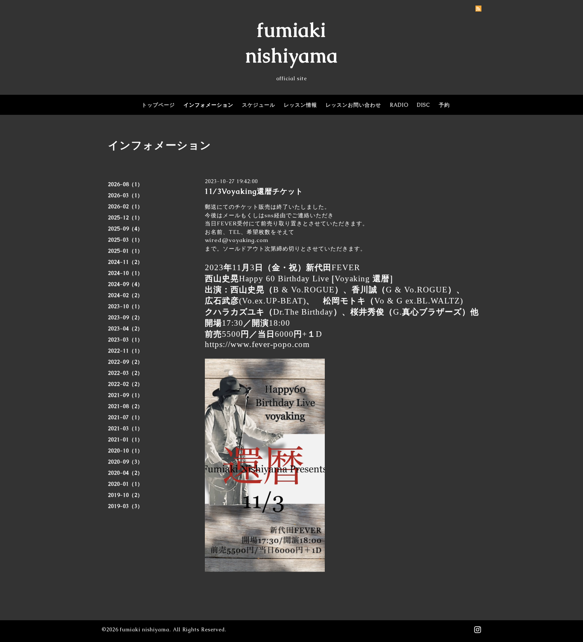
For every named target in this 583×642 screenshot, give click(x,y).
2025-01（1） (125, 251)
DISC (423, 105)
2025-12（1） (125, 217)
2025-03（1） (125, 239)
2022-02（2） (125, 384)
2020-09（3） (125, 461)
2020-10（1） (125, 450)
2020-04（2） (125, 473)
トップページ (158, 105)
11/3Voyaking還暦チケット (257, 191)
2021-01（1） (125, 439)
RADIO (399, 105)
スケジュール (258, 105)
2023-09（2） (125, 317)
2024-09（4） (125, 284)
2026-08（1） (125, 184)
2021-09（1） (125, 395)
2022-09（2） (125, 362)
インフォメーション (208, 105)
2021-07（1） (125, 417)
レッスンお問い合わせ (353, 105)
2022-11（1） (125, 350)
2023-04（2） (125, 328)
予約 (444, 105)
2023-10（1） (125, 306)
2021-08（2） (125, 406)
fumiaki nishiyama (144, 629)
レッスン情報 (300, 105)
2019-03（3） (125, 506)
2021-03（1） (125, 428)
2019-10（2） (125, 495)
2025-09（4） (125, 228)
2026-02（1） (125, 206)
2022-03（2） (125, 373)
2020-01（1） (125, 484)
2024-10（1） (125, 273)
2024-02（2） (125, 295)
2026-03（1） (125, 195)
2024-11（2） (125, 262)
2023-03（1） (125, 339)
